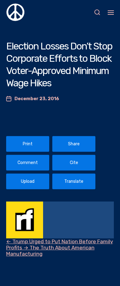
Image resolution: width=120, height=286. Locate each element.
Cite (74, 162)
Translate (73, 181)
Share (74, 144)
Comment (28, 162)
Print (28, 144)
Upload (27, 181)
